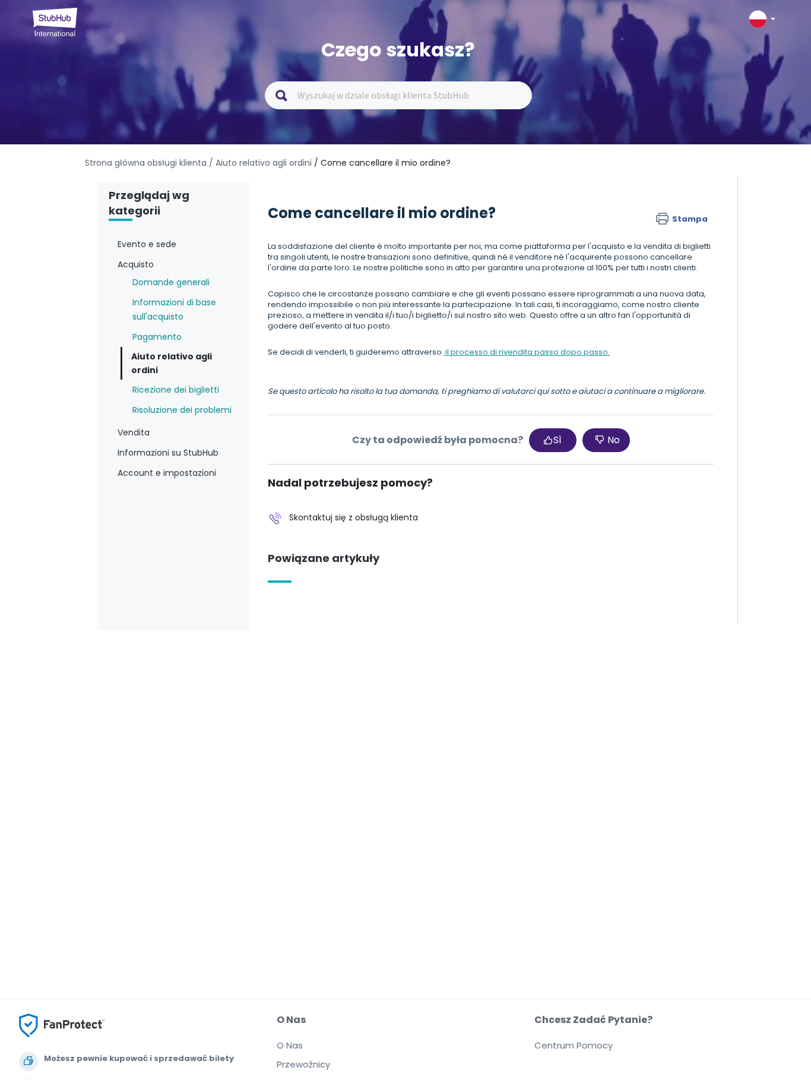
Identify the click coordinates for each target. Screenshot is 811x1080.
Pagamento (157, 337)
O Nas (290, 1045)
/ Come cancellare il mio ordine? (382, 163)
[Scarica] (383, 392)
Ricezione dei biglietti (175, 390)
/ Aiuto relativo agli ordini (260, 163)
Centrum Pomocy (573, 1045)
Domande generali (171, 282)
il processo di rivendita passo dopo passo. (526, 352)
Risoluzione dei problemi (182, 410)
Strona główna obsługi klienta (147, 163)
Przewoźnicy (303, 1064)
